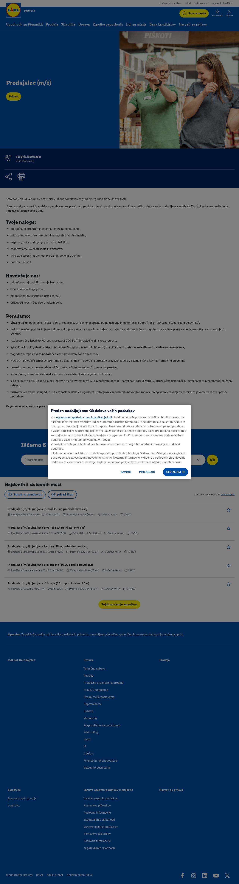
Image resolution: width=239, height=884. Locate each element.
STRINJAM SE (175, 472)
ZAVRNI (126, 472)
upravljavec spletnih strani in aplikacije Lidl (84, 417)
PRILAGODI (147, 472)
